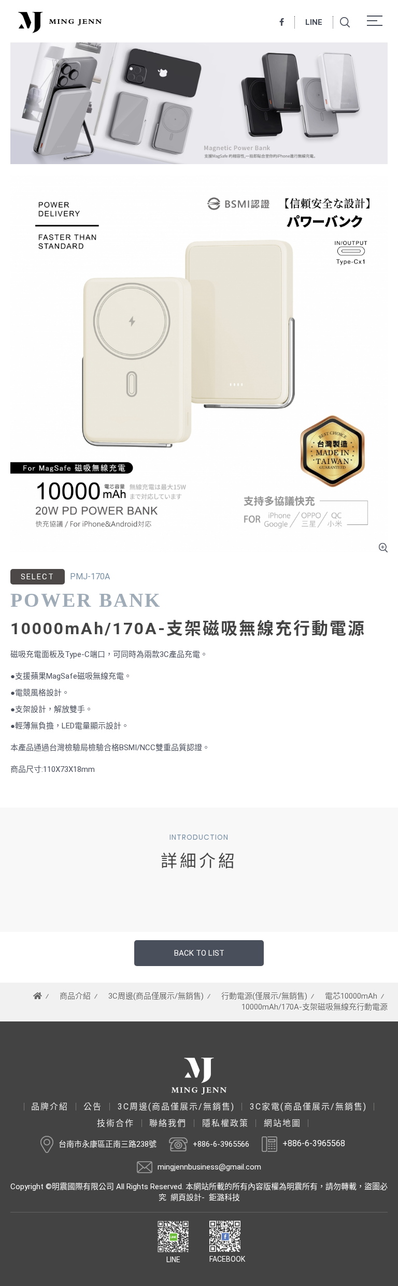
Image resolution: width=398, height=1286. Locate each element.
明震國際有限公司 (59, 22)
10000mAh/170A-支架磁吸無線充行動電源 (314, 1007)
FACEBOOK (227, 1259)
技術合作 (115, 1123)
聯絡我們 (168, 1123)
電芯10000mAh (351, 996)
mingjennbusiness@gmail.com (209, 1167)
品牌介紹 (49, 1107)
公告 (92, 1107)
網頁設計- (187, 1197)
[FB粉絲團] (282, 22)
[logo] (199, 1076)
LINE (313, 22)
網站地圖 (282, 1123)
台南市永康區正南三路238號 (108, 1144)
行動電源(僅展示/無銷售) (264, 996)
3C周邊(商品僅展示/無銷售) (156, 996)
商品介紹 (75, 996)
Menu (377, 20)
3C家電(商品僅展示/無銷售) (308, 1107)
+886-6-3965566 (221, 1144)
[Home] (37, 996)
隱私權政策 (225, 1123)
